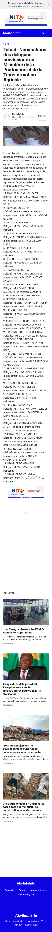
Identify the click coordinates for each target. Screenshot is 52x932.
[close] (49, 5)
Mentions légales (26, 894)
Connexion (10, 890)
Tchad (6, 44)
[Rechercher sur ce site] (43, 33)
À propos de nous (38, 890)
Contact (23, 890)
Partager (41, 117)
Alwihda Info (11, 33)
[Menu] (48, 33)
